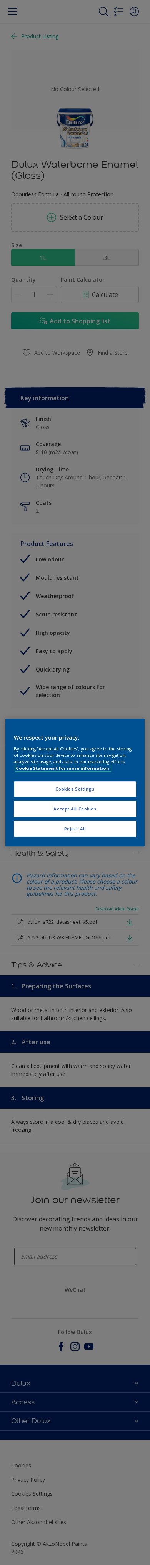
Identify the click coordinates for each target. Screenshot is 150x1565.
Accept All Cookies (74, 809)
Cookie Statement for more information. (63, 768)
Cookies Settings (74, 789)
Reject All (75, 828)
